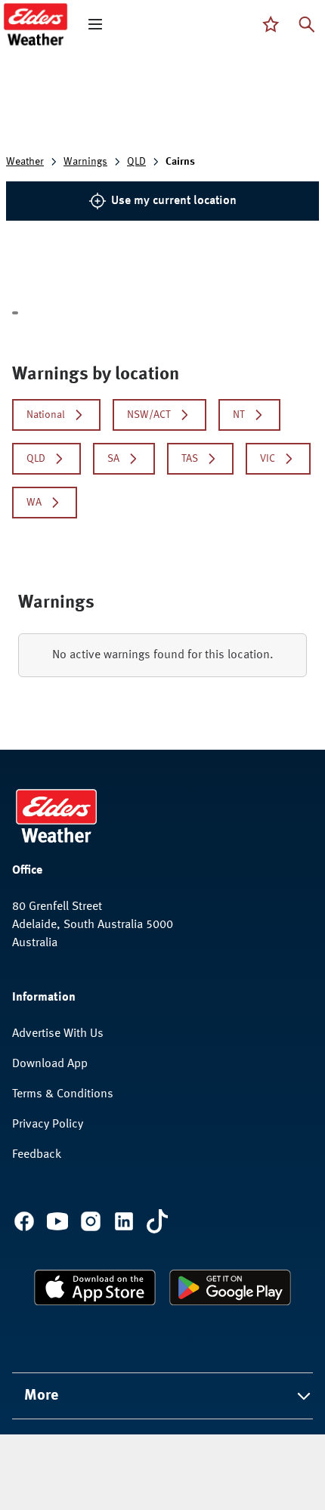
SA (113, 458)
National (45, 415)
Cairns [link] (180, 161)
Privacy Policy (47, 1125)
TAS (189, 458)
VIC (267, 458)
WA (34, 502)
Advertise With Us (58, 1034)
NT (239, 415)
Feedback (36, 1155)
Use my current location (174, 201)
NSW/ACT (149, 415)
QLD (136, 161)
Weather (25, 161)
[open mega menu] (95, 24)
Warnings (85, 161)
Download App (50, 1064)
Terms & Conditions (62, 1094)
